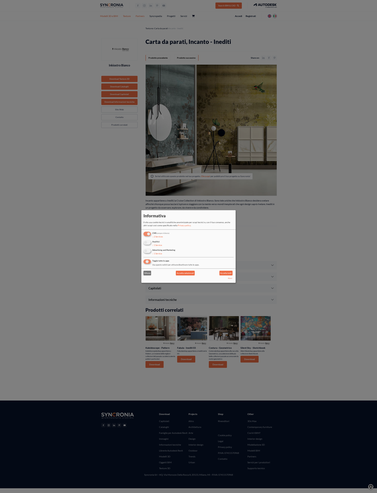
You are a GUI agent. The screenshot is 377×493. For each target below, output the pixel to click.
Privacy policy (184, 225)
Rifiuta (147, 273)
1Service (157, 245)
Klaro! (230, 278)
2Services (157, 236)
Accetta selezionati (185, 273)
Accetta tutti (226, 273)
